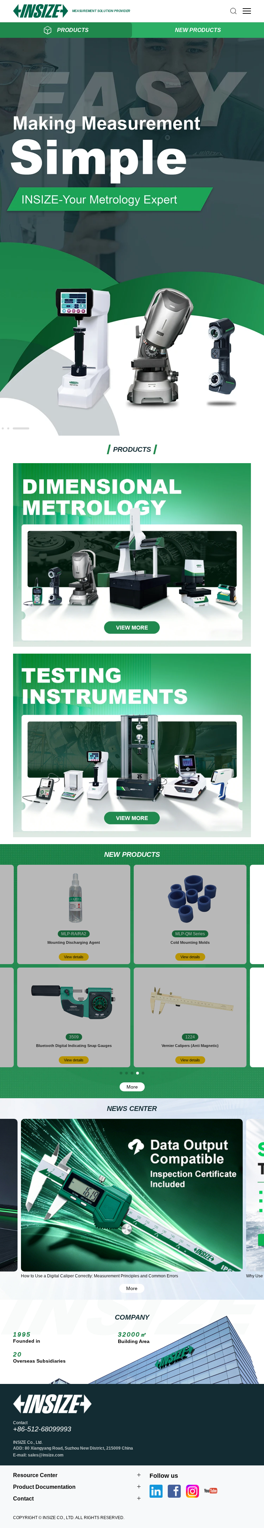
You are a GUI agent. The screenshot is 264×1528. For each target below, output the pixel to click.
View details (74, 957)
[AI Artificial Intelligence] (132, 433)
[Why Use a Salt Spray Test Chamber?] (132, 1195)
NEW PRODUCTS (198, 30)
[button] (3, 428)
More (132, 1087)
